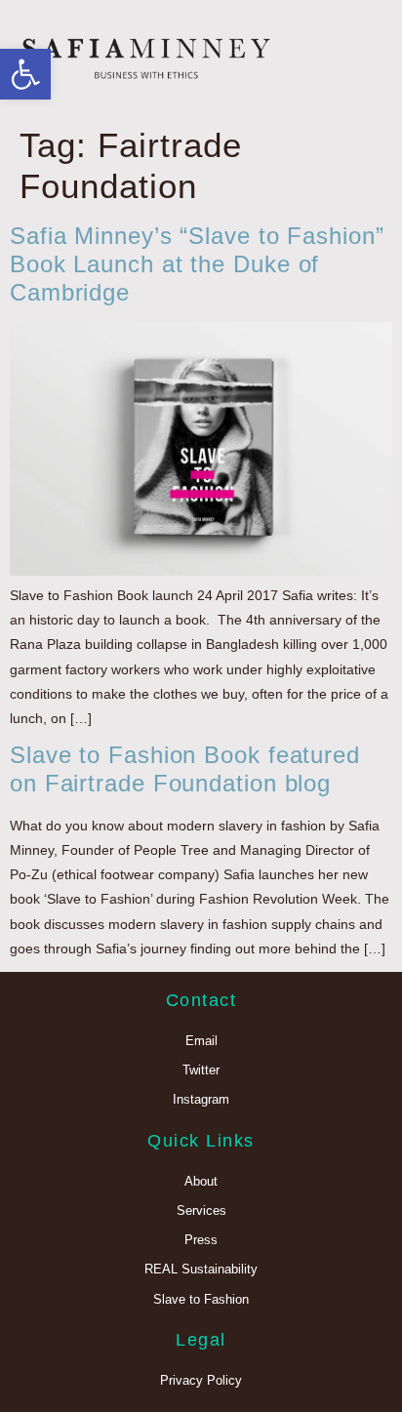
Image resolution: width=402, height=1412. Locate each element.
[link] (25, 74)
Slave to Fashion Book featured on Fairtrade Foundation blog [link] (185, 769)
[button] (366, 58)
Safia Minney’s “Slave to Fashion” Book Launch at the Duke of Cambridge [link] (197, 263)
